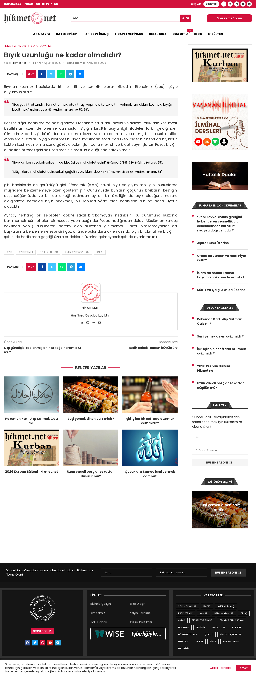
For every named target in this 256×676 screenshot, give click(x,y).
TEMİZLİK (200, 627)
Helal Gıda (158, 34)
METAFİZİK (183, 648)
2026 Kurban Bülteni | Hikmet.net (31, 471)
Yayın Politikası (140, 612)
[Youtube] (243, 4)
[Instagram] (236, 4)
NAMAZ (203, 613)
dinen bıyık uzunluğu (77, 252)
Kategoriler (66, 34)
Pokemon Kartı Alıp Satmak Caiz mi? (31, 420)
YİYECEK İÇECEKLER (230, 634)
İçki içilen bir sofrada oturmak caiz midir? (149, 420)
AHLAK (181, 620)
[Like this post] (32, 74)
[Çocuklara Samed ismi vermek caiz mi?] (150, 448)
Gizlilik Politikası (47, 4)
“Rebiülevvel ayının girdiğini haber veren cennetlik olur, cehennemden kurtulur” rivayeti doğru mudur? (219, 224)
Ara (185, 18)
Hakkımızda (12, 4)
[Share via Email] (80, 74)
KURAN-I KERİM (231, 641)
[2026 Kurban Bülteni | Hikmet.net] (31, 448)
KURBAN (236, 627)
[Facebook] (223, 4)
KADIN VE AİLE (185, 613)
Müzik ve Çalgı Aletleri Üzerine (221, 290)
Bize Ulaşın (137, 603)
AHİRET (199, 641)
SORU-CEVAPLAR (187, 606)
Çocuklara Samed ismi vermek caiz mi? (150, 473)
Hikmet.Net (19, 63)
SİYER (213, 641)
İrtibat (28, 4)
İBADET (206, 606)
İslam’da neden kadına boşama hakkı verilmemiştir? (220, 275)
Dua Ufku (182, 33)
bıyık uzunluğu (49, 252)
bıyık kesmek (26, 252)
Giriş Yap (196, 4)
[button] (195, 509)
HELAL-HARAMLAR (223, 613)
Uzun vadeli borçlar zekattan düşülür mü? (90, 473)
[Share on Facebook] (42, 74)
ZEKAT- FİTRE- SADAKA (231, 620)
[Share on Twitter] (51, 74)
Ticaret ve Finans (129, 34)
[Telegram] (249, 4)
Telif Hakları (98, 621)
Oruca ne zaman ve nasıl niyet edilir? (221, 258)
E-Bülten (215, 34)
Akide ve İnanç (97, 34)
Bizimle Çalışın (100, 603)
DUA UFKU (183, 627)
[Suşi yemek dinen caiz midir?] (90, 394)
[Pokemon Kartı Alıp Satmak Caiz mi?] (31, 394)
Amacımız (97, 612)
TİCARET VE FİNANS (202, 620)
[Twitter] (230, 4)
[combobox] (131, 18)
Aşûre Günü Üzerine (213, 243)
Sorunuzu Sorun (229, 18)
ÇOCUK (209, 634)
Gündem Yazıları (188, 634)
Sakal (99, 252)
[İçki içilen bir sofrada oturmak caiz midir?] (150, 394)
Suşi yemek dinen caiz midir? (90, 418)
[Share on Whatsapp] (61, 74)
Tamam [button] (243, 668)
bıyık (9, 252)
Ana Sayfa (41, 34)
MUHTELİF (183, 641)
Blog (198, 34)
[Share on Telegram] (70, 74)
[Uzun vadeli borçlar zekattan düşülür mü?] (90, 448)
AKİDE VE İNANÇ (225, 606)
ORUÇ (243, 613)
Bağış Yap (211, 3)
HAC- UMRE (218, 627)
